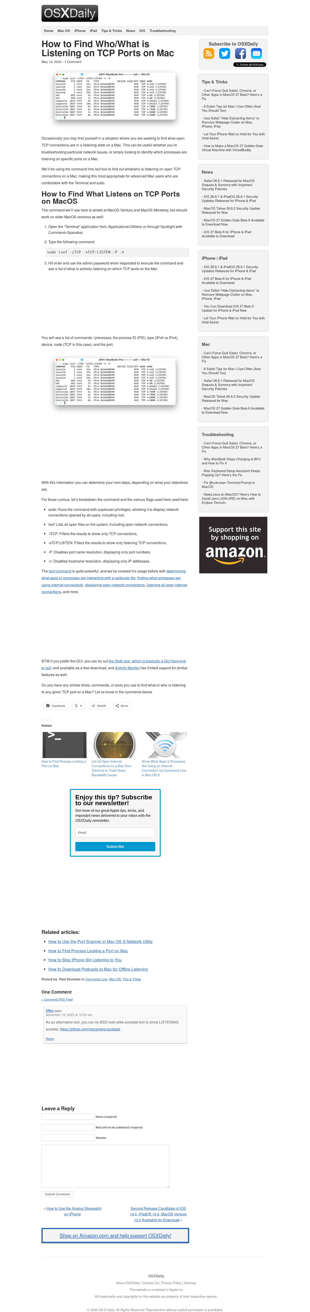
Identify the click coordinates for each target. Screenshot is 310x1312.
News (130, 30)
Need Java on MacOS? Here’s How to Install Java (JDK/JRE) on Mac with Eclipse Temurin (231, 498)
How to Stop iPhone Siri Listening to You (85, 960)
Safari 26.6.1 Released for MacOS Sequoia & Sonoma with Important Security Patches (228, 184)
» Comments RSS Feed (57, 999)
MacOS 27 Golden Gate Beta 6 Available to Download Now (233, 222)
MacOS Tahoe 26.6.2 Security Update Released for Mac (231, 210)
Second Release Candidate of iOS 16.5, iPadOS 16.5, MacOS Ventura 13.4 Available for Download (158, 1214)
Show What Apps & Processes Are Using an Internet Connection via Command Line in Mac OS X (164, 768)
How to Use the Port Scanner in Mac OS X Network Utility (100, 941)
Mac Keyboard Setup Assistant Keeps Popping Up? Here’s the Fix (231, 472)
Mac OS (64, 30)
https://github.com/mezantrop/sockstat (90, 1029)
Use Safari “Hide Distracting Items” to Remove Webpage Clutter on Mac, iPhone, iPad (230, 122)
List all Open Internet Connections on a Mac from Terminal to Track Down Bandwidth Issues (111, 768)
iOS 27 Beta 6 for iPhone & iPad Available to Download (226, 233)
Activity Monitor (127, 667)
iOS (142, 30)
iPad (93, 30)
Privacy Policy (171, 1282)
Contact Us (150, 1282)
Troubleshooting (163, 30)
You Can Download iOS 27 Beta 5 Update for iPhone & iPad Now (228, 308)
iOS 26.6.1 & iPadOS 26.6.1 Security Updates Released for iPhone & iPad (230, 198)
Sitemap (190, 1282)
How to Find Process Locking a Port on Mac (88, 950)
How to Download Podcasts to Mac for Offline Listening (98, 969)
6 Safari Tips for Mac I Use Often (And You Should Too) (231, 108)
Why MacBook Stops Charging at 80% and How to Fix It (231, 460)
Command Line (96, 979)
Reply (50, 1038)
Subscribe (115, 847)
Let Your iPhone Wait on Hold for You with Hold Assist (233, 135)
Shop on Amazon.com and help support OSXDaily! (115, 1235)
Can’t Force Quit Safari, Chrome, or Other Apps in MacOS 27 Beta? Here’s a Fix (232, 94)
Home (48, 30)
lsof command (60, 571)
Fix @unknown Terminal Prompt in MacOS (228, 484)
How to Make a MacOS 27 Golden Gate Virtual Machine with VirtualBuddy (232, 147)
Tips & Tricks (111, 30)
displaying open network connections (115, 584)
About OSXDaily (128, 1282)
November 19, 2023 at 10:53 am (69, 1014)
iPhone (80, 30)
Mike (50, 1010)
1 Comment (72, 61)
